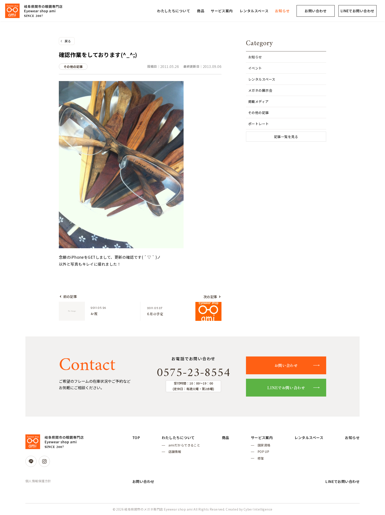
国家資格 (264, 445)
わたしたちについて (173, 10)
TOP (136, 437)
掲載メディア (258, 101)
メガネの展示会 (260, 90)
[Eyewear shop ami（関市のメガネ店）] (33, 11)
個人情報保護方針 (38, 481)
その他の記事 (258, 112)
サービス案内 (222, 10)
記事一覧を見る (286, 136)
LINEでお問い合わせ (357, 10)
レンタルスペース (254, 10)
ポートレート (258, 123)
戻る (68, 41)
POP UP (263, 451)
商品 (200, 10)
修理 (261, 458)
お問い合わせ (316, 10)
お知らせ (282, 10)
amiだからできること (184, 445)
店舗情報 (174, 451)
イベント (255, 68)
